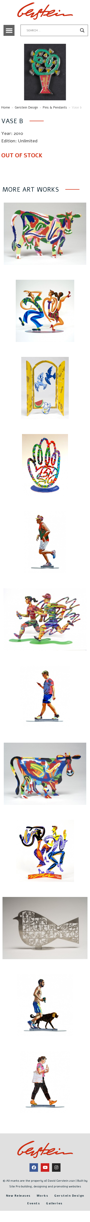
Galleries (54, 1203)
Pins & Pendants (55, 107)
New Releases (18, 1196)
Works (42, 1196)
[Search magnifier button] (82, 30)
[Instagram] (56, 1167)
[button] (9, 30)
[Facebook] (34, 1167)
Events (33, 1203)
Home (5, 107)
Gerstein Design (26, 107)
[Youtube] (45, 1167)
